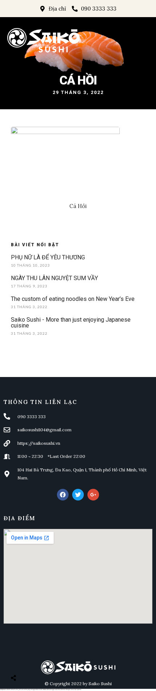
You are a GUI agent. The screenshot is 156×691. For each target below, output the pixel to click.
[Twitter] (78, 494)
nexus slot (46, 689)
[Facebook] (63, 494)
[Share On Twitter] (31, 660)
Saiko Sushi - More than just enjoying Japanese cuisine (71, 322)
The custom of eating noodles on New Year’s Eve (73, 298)
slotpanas (3, 689)
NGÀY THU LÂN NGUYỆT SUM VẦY (54, 278)
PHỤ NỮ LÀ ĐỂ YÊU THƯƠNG (48, 257)
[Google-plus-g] (93, 494)
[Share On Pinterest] (43, 660)
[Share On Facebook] (19, 660)
